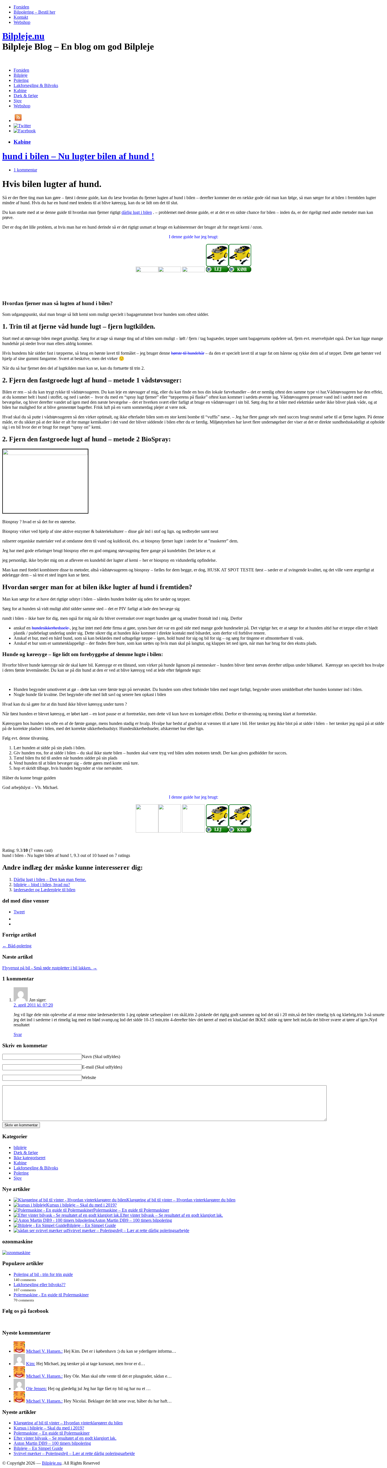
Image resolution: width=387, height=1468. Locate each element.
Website (89, 1077)
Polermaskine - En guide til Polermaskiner (51, 1294)
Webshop (22, 22)
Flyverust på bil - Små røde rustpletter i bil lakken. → (49, 967)
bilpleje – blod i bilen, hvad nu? (42, 884)
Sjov (18, 100)
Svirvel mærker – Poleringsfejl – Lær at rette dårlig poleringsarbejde (128, 1230)
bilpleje (20, 1147)
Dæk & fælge (26, 95)
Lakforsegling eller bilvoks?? (39, 1284)
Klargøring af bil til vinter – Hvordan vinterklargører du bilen (180, 1199)
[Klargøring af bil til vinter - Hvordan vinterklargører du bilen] (70, 1199)
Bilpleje (20, 75)
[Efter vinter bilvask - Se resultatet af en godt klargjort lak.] (67, 1215)
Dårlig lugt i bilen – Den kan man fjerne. (50, 879)
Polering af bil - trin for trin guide (43, 1274)
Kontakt (21, 17)
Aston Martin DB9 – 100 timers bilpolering (133, 1220)
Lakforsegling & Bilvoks (36, 85)
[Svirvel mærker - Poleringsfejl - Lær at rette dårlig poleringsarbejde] (41, 1230)
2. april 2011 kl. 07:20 (33, 1005)
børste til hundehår (187, 353)
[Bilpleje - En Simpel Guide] (40, 1225)
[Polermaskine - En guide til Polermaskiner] (53, 1210)
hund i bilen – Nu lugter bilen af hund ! (78, 156)
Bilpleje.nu (23, 36)
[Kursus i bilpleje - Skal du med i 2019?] (30, 1205)
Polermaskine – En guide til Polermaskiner (131, 1210)
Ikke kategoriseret (29, 1157)
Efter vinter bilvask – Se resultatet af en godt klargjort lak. (171, 1215)
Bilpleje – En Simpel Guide (91, 1225)
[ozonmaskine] (16, 1252)
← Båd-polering (16, 945)
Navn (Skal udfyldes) (101, 1056)
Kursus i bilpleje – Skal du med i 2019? (81, 1205)
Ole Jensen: (36, 1388)
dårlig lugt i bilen (137, 212)
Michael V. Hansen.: (44, 1351)
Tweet (19, 911)
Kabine (20, 90)
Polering (21, 80)
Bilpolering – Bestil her (34, 12)
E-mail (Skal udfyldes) (102, 1067)
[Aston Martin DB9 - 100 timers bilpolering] (54, 1220)
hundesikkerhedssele (51, 628)
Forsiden (21, 7)
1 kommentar (25, 169)
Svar (18, 1034)
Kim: (30, 1363)
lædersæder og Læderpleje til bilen (44, 889)
